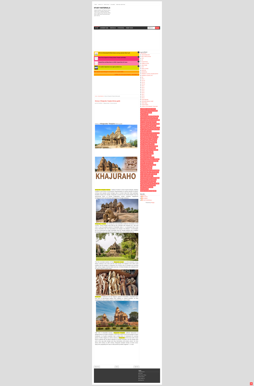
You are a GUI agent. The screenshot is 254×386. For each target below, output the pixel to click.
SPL (149, 170)
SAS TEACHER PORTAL (145, 164)
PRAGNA (156, 149)
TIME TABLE (144, 103)
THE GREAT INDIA (144, 183)
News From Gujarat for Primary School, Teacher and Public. (112, 57)
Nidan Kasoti (153, 142)
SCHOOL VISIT (153, 164)
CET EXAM (145, 118)
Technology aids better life (147, 181)
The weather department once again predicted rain (110, 66)
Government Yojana (145, 125)
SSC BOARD (156, 170)
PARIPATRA (144, 72)
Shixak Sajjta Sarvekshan (146, 168)
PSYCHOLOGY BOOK (144, 159)
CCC (141, 118)
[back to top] (251, 383)
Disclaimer (113, 4)
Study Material (121, 27)
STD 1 (143, 78)
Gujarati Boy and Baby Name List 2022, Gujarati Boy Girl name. (113, 62)
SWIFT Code (151, 177)
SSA (152, 170)
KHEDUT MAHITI (149, 136)
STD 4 (143, 89)
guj (155, 125)
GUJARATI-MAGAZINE (145, 127)
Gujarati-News (145, 61)
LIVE (143, 66)
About (96, 4)
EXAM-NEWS (143, 123)
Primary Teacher (129, 27)
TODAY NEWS (145, 104)
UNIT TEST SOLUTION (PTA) (150, 185)
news (149, 142)
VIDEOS (154, 190)
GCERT (147, 123)
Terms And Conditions (120, 4)
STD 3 (143, 87)
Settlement (149, 166)
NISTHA (152, 144)
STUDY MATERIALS (102, 8)
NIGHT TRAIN (143, 144)
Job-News (143, 136)
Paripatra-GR (113, 27)
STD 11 (143, 82)
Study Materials (114, 103)
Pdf (142, 77)
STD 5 (143, 91)
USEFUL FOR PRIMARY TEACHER (150, 106)
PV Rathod (145, 198)
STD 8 (143, 96)
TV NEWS (142, 185)
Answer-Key (143, 112)
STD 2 (143, 85)
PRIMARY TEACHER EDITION (146, 155)
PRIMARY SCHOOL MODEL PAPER (147, 151)
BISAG (154, 116)
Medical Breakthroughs (146, 140)
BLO (157, 116)
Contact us (142, 378)
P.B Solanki (145, 196)
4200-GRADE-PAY (146, 54)
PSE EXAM (152, 157)
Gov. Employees (156, 123)
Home (97, 27)
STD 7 (143, 94)
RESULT (157, 159)
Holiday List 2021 (145, 63)
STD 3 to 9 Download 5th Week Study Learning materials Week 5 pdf (114, 52)
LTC (150, 138)
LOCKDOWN (146, 138)
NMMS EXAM (143, 146)
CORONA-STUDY (152, 118)
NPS (147, 146)
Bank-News (149, 112)
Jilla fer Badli (144, 65)
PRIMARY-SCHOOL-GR (147, 75)
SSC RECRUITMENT (144, 172)
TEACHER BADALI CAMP (147, 101)
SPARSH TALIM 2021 (144, 170)
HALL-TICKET (143, 129)
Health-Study (150, 129)
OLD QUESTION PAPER (153, 146)
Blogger (152, 202)
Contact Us (100, 4)
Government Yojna (104, 27)
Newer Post (97, 366)
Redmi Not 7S (152, 159)
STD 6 (143, 92)
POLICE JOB (151, 149)
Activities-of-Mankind (152, 110)
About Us (142, 380)
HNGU (142, 131)
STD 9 (143, 97)
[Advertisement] (136, 16)
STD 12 (143, 84)
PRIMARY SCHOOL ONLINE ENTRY (150, 73)
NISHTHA (144, 70)
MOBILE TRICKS (144, 142)
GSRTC (151, 125)
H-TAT (158, 127)
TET (154, 181)
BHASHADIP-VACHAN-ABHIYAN (146, 116)
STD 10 (143, 80)
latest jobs (155, 136)
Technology (153, 179)
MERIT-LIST (154, 140)
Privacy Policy (106, 4)
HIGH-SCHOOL (156, 129)
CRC (143, 58)
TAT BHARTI (157, 177)
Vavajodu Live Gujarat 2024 (146, 190)
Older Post (136, 366)
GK (142, 60)
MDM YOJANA (145, 68)
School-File (143, 166)
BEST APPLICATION (146, 56)
